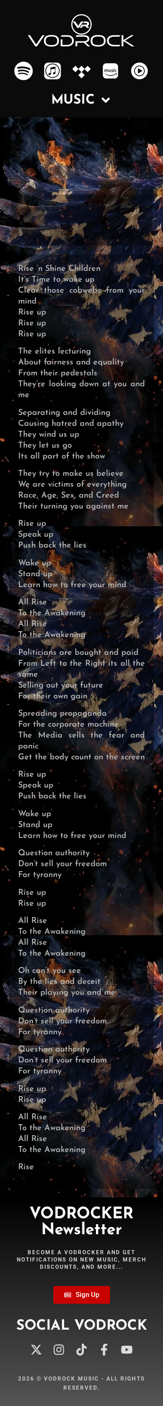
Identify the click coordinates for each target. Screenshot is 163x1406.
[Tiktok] (81, 1349)
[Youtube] (127, 1349)
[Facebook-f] (104, 1349)
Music (73, 100)
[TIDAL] (81, 71)
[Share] (144, 227)
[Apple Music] (85, 227)
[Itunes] (52, 71)
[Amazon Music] (110, 71)
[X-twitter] (36, 1349)
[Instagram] (59, 1349)
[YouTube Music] (139, 71)
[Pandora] (132, 227)
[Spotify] (23, 71)
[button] (24, 226)
